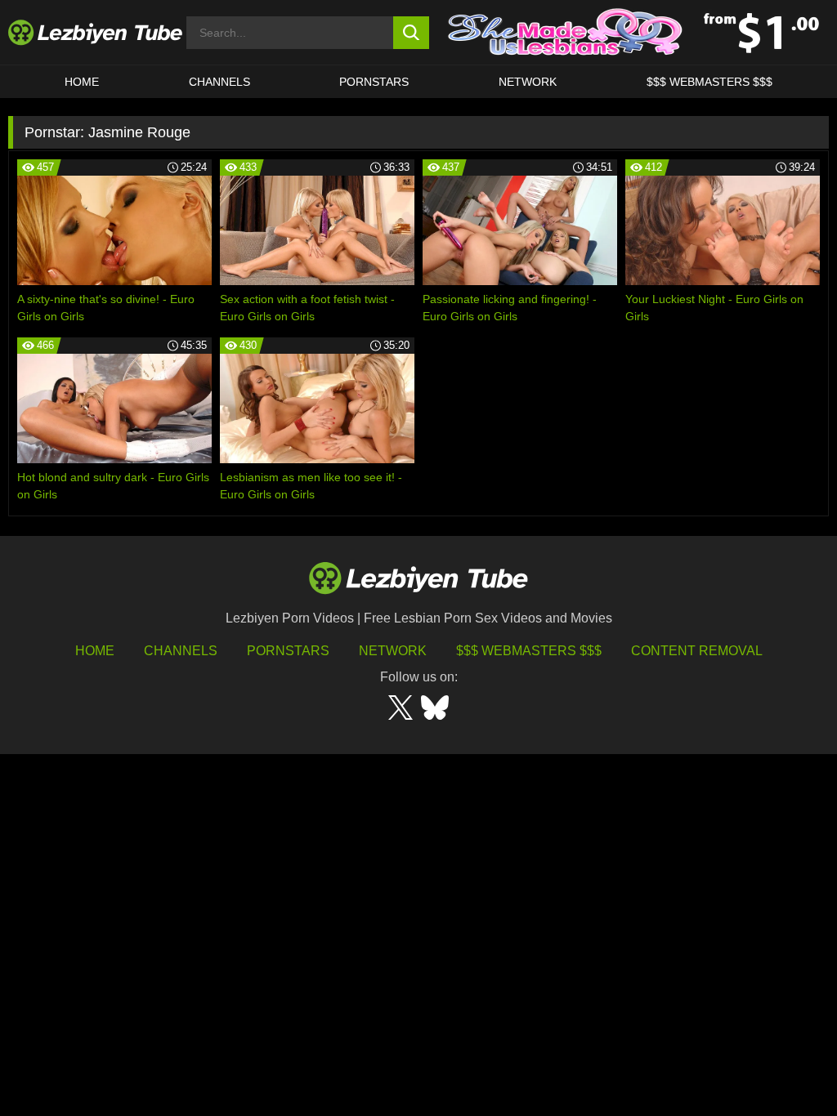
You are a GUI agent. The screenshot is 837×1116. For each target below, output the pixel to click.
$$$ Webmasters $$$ (529, 651)
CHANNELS (219, 81)
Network (528, 81)
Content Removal (697, 651)
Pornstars (374, 81)
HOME (82, 81)
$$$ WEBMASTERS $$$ (709, 81)
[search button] (411, 32)
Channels (180, 651)
